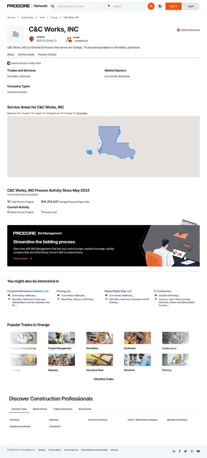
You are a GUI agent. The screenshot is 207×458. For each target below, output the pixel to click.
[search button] (151, 6)
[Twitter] (185, 451)
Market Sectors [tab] (40, 409)
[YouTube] (198, 451)
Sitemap (114, 450)
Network (40, 5)
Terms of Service (71, 450)
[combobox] (129, 6)
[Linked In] (174, 451)
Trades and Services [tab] (62, 409)
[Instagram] (191, 451)
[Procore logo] (18, 6)
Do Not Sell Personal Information (94, 450)
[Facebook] (179, 451)
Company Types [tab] (19, 409)
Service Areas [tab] (84, 409)
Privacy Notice (55, 450)
